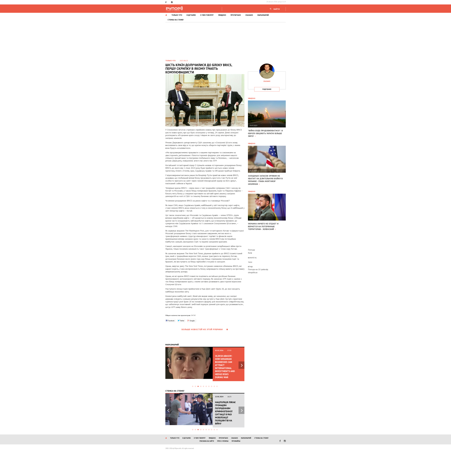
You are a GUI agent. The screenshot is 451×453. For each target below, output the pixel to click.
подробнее (266, 89)
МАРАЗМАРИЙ (263, 15)
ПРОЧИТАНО (236, 15)
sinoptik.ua (252, 272)
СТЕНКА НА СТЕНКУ (176, 20)
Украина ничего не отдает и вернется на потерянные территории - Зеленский (263, 226)
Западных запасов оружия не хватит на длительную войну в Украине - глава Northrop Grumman (265, 179)
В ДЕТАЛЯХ (191, 15)
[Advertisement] (225, 39)
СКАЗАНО (249, 15)
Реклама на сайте (207, 441)
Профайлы (236, 441)
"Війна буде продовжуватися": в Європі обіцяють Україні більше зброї (265, 133)
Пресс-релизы (222, 441)
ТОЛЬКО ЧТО (176, 15)
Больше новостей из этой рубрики (202, 329)
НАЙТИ (276, 9)
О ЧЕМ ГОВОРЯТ (207, 15)
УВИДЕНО (222, 15)
